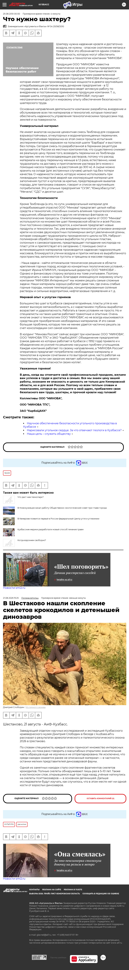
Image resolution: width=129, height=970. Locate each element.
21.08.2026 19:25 (11, 598)
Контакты (34, 890)
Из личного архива (36, 707)
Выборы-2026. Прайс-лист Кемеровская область (54, 894)
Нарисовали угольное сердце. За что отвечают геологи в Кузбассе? (74, 430)
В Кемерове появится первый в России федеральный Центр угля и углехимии (58, 518)
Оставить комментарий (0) (100, 798)
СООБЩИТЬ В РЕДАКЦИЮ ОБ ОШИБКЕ (100, 894)
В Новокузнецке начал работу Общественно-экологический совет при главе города (62, 508)
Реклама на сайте (51, 890)
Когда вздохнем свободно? (31, 540)
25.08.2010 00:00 (11, 13)
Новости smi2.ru (14, 587)
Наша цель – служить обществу (49, 433)
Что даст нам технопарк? (30, 497)
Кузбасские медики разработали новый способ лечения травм (50, 529)
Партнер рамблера (58, 958)
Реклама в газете (73, 890)
